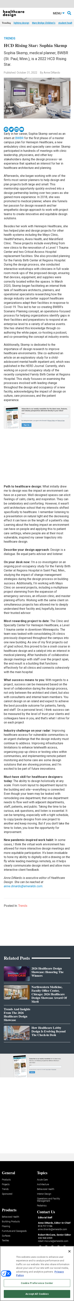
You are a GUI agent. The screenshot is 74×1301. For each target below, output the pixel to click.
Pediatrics (42, 1206)
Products (6, 1180)
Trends (9, 38)
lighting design (21, 23)
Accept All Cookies (36, 1293)
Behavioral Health (45, 1189)
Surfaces (6, 1236)
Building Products (11, 1221)
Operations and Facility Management (48, 1200)
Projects (6, 1184)
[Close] (69, 1251)
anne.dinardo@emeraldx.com (23, 886)
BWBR (19, 138)
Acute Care (42, 1180)
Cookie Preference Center (37, 1283)
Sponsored (7, 1194)
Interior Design (44, 1194)
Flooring (6, 1226)
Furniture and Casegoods (14, 1231)
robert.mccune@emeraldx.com (53, 1241)
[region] (37, 1273)
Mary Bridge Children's (43, 23)
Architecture (43, 1184)
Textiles (5, 1240)
